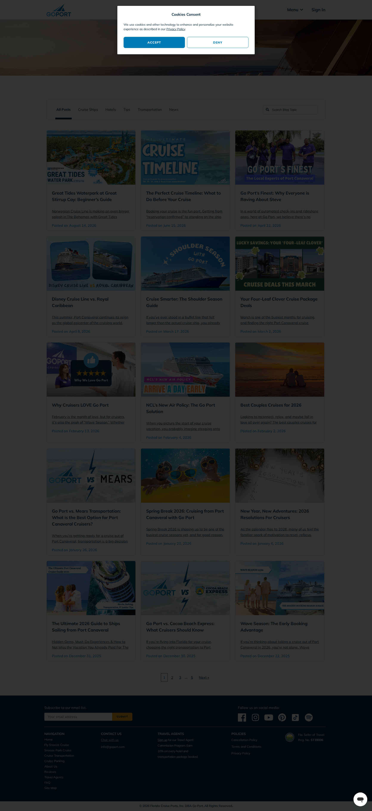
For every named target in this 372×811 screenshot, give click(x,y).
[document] (186, 405)
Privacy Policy (175, 29)
